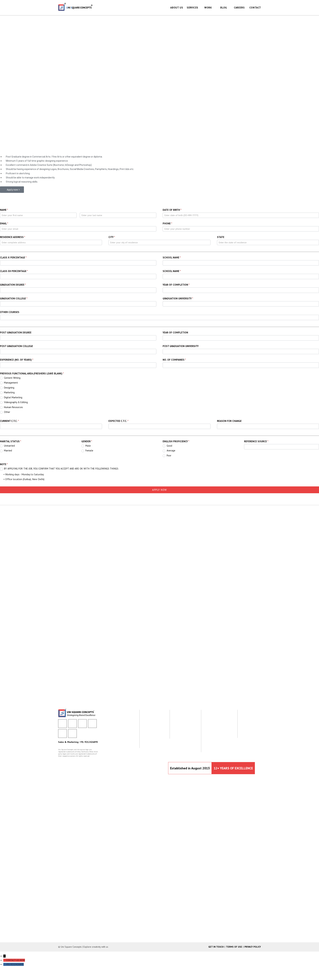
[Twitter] (72, 723)
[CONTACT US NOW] (4, 960)
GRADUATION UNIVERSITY (178, 298)
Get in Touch (216, 946)
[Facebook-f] (62, 723)
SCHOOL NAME (172, 257)
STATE (220, 237)
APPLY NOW (159, 489)
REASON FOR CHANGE (229, 421)
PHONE (167, 223)
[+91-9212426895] (4, 964)
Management (10, 382)
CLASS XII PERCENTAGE (14, 271)
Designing (8, 387)
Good (169, 445)
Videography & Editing (15, 402)
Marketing (9, 392)
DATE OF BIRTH (172, 209)
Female (89, 450)
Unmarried (9, 445)
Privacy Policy (252, 946)
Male (88, 445)
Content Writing (11, 377)
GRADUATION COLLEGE (13, 298)
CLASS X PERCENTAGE (13, 257)
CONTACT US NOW (15, 960)
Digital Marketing (12, 397)
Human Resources (13, 407)
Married (7, 450)
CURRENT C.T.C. (9, 421)
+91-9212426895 (15, 964)
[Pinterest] (72, 733)
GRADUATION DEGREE (13, 284)
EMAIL (4, 223)
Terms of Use (234, 946)
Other (6, 412)
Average (170, 450)
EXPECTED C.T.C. (118, 421)
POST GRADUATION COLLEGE (16, 346)
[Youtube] (92, 723)
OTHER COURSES (9, 312)
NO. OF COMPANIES (174, 359)
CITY (111, 237)
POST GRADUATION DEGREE (15, 332)
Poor (168, 455)
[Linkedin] (82, 723)
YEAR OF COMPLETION (176, 284)
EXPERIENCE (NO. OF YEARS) (16, 359)
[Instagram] (62, 733)
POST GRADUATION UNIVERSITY (181, 346)
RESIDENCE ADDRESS (12, 237)
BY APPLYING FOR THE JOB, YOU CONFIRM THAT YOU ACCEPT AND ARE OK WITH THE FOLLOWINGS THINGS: (61, 468)
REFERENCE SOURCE (256, 441)
